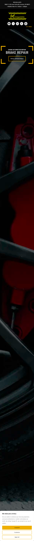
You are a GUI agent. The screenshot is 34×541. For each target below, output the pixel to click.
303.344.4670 (17, 2)
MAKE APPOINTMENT (17, 59)
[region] (17, 526)
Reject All (17, 537)
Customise (17, 532)
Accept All (17, 527)
